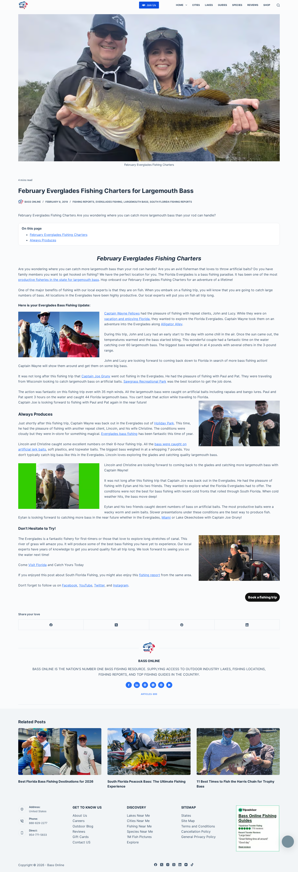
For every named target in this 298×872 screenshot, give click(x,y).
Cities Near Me (138, 821)
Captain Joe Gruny (95, 376)
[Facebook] (51, 625)
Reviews (252, 4)
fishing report (149, 575)
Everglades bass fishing (119, 434)
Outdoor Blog (83, 826)
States (186, 815)
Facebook (69, 585)
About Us (80, 815)
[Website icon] (145, 685)
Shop (266, 4)
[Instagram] (167, 864)
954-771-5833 (38, 834)
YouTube (85, 585)
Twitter (99, 585)
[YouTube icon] (169, 685)
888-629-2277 (38, 823)
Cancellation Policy (196, 831)
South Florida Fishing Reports (171, 201)
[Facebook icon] (129, 685)
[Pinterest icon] (161, 685)
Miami (166, 517)
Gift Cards (81, 837)
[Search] (278, 5)
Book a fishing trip (262, 597)
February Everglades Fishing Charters (58, 235)
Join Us (151, 5)
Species (237, 4)
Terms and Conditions (198, 826)
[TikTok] (192, 864)
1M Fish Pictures (139, 837)
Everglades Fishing (109, 201)
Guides (222, 4)
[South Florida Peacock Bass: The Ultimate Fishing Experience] (149, 751)
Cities (196, 4)
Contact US (81, 842)
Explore (133, 842)
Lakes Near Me (138, 815)
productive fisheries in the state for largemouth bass (58, 280)
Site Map (188, 821)
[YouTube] (186, 864)
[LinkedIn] (247, 625)
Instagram (120, 585)
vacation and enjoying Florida (127, 319)
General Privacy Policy (198, 837)
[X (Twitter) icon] (153, 685)
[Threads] (173, 864)
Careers (79, 821)
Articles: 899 (149, 694)
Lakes (209, 4)
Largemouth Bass (136, 201)
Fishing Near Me (139, 826)
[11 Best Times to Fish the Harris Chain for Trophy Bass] (238, 751)
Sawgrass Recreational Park (144, 381)
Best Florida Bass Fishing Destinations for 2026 (55, 781)
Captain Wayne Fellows (122, 313)
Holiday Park (164, 423)
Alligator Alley (171, 324)
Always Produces (43, 240)
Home (179, 4)
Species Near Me (140, 831)
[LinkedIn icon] (137, 685)
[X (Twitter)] (116, 625)
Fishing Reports (83, 201)
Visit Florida (37, 565)
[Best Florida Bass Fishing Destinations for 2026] (59, 751)
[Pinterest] (181, 625)
